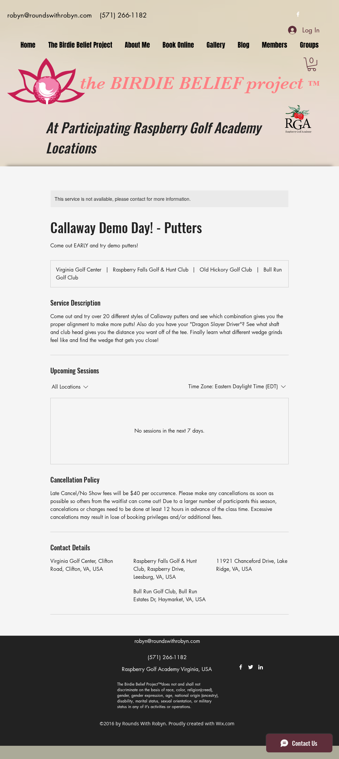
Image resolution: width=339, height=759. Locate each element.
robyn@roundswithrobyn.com (49, 15)
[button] (312, 64)
